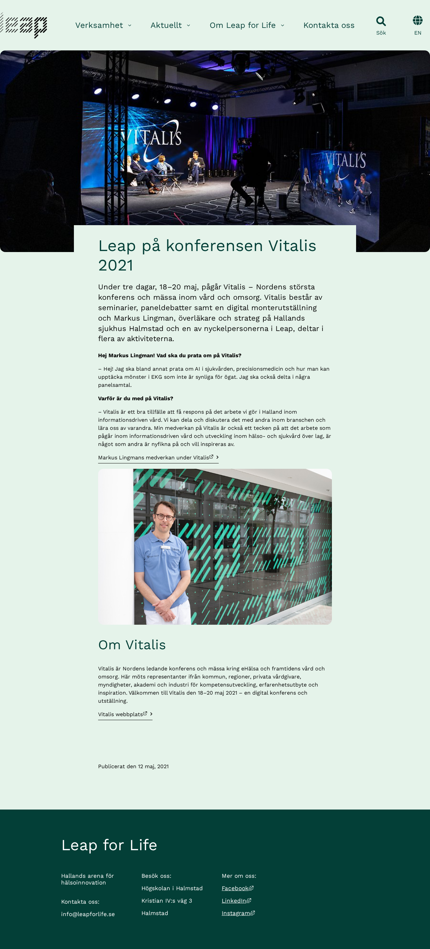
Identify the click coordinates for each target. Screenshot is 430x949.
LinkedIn (236, 900)
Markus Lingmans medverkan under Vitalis (153, 457)
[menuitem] (104, 25)
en (418, 33)
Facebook (238, 888)
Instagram (238, 913)
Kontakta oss (329, 25)
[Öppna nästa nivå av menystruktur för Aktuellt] (188, 25)
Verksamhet (99, 25)
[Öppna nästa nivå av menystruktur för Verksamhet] (130, 25)
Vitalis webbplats (125, 714)
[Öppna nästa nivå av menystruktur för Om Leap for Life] (282, 25)
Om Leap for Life (243, 25)
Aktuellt (166, 25)
